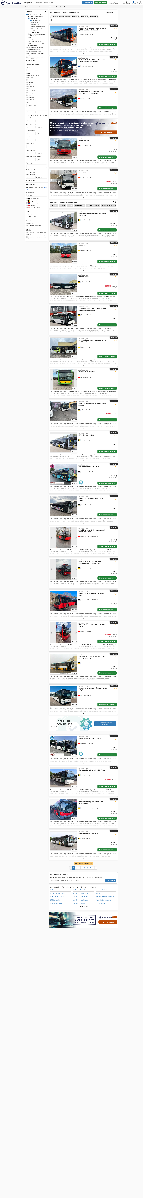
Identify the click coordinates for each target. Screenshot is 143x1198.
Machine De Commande (80, 897)
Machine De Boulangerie (80, 893)
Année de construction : (32, 118)
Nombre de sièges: (31, 150)
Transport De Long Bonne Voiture (106, 897)
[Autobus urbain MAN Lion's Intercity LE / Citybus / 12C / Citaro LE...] (63, 221)
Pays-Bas (34, 203)
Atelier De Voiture (55, 890)
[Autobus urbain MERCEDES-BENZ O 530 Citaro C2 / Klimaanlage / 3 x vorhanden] (63, 569)
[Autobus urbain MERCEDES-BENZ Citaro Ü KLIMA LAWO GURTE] (63, 696)
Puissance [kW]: (30, 130)
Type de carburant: (31, 143)
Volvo (30, 93)
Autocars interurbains (38, 29)
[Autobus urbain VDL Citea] (63, 180)
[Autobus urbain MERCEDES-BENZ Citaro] (63, 379)
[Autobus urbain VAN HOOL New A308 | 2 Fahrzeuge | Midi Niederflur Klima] (63, 316)
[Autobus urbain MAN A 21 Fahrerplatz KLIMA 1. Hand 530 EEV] (63, 411)
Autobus (34, 18)
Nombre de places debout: (33, 156)
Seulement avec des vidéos (36, 235)
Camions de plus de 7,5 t (37, 38)
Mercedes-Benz (33, 75)
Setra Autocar (79, 205)
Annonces (32, 223)
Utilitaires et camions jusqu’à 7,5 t (38, 35)
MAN (30, 78)
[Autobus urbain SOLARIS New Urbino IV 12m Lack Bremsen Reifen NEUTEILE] (63, 99)
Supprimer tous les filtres (59, 20)
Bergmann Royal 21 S (109, 205)
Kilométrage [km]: (31, 124)
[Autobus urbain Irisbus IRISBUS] (63, 148)
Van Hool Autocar (93, 205)
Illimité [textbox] (30, 195)
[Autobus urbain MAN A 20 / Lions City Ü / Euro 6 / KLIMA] (63, 506)
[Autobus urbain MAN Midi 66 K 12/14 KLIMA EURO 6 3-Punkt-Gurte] (63, 348)
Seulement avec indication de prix (37, 115)
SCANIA (31, 86)
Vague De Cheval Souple (103, 900)
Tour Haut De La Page (102, 890)
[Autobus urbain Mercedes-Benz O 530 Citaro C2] (63, 474)
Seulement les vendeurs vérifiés (37, 238)
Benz (30, 73)
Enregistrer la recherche (84, 863)
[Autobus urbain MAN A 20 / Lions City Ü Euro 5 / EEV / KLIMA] (63, 632)
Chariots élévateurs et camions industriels (36, 58)
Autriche (33, 205)
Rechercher (88, 3)
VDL (30, 88)
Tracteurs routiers (37, 44)
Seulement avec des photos (37, 232)
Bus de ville (36, 20)
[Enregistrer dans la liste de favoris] (115, 29)
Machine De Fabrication (80, 900)
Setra (30, 80)
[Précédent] (51, 36)
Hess (30, 95)
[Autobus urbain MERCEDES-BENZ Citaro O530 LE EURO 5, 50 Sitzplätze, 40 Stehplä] (63, 36)
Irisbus (31, 97)
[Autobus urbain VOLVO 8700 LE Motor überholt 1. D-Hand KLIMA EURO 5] (63, 664)
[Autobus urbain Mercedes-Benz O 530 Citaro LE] (63, 746)
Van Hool (31, 90)
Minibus (35, 24)
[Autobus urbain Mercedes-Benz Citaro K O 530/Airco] (63, 777)
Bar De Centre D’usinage (57, 893)
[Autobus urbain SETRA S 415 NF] (63, 284)
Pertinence (109, 12)
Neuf (30, 214)
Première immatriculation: (33, 137)
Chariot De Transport (57, 903)
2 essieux (31, 172)
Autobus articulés (38, 26)
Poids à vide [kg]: (30, 174)
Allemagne (34, 198)
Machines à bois (34, 51)
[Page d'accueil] (25, 6)
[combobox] (36, 195)
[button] (140, 2)
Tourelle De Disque (102, 893)
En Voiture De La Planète (80, 890)
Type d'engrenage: (31, 163)
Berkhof (31, 99)
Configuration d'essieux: (32, 170)
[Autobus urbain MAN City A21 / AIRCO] (63, 442)
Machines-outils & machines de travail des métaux (37, 48)
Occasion (32, 216)
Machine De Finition (79, 903)
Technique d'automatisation (36, 54)
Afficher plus (84, 906)
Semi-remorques (36, 41)
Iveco (30, 82)
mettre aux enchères (105, 132)
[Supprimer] (78, 17)
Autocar (35, 22)
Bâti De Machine (55, 900)
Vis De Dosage (100, 903)
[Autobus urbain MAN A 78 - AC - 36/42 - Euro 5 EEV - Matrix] (63, 601)
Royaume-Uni (35, 207)
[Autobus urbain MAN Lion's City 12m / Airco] (63, 841)
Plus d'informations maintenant (105, 724)
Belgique (34, 201)
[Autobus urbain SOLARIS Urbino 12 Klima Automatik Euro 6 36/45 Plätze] (63, 537)
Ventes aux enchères (34, 225)
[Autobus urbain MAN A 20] (63, 253)
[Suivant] (76, 36)
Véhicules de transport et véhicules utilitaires (35, 15)
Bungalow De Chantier (57, 897)
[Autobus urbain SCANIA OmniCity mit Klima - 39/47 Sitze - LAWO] (63, 809)
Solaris (31, 84)
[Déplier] (83, 53)
